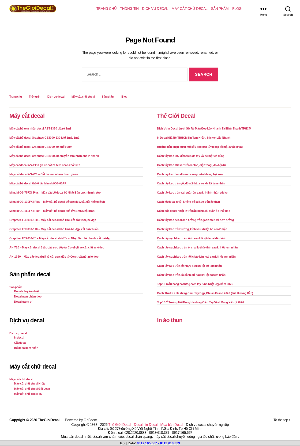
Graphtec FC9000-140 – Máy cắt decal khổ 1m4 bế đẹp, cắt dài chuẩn (53, 229)
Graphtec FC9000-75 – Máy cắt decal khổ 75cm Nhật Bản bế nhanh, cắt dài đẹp (60, 238)
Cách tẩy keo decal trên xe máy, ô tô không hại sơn (190, 174)
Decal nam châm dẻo (27, 296)
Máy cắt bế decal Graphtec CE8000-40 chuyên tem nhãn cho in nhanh (54, 156)
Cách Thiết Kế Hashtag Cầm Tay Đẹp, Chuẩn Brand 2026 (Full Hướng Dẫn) (205, 293)
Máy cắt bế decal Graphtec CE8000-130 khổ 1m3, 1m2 (44, 137)
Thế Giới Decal (176, 115)
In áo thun (169, 320)
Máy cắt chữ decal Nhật (29, 383)
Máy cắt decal (27, 115)
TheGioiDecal (49, 420)
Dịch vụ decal (155, 9)
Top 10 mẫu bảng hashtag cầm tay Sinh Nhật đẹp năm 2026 (195, 284)
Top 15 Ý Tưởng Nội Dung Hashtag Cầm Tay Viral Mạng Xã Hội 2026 (200, 302)
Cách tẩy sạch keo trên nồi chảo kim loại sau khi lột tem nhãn (196, 256)
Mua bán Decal (171, 425)
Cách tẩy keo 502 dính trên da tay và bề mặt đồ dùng (190, 156)
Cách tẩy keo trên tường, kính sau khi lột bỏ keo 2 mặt (191, 229)
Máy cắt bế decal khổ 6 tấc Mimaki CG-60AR (38, 183)
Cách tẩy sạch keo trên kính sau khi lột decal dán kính (191, 238)
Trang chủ (106, 9)
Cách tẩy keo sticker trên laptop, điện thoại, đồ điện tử (191, 165)
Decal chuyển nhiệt (26, 291)
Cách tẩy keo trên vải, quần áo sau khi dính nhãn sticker (193, 192)
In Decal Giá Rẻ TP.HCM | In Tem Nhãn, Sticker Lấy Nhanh (193, 137)
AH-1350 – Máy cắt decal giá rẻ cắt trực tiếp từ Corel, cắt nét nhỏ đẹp (53, 256)
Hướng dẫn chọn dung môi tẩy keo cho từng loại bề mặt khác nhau (200, 147)
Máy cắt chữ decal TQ (28, 394)
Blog (237, 9)
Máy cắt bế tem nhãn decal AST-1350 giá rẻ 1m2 (40, 128)
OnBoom (90, 420)
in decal (19, 337)
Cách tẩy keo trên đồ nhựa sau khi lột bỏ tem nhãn (189, 265)
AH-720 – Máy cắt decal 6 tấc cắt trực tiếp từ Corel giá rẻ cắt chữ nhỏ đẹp (56, 247)
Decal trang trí (23, 301)
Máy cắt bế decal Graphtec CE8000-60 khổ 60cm (40, 147)
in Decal (151, 425)
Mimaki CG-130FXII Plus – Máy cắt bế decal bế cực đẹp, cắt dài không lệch (57, 201)
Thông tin (129, 9)
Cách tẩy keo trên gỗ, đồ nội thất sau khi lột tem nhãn (191, 183)
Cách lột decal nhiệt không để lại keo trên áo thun (188, 201)
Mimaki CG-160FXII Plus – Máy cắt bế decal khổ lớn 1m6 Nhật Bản (51, 211)
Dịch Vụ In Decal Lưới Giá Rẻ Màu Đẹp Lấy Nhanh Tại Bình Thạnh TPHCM (204, 128)
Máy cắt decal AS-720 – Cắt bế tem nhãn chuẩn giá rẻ (43, 174)
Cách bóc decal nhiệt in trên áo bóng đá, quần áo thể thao (193, 211)
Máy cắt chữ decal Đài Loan (32, 388)
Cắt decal (20, 342)
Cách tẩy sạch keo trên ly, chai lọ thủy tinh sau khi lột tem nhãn (197, 247)
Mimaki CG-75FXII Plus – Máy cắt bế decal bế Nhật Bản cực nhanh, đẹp (55, 192)
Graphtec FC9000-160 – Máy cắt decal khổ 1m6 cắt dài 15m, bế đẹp (52, 220)
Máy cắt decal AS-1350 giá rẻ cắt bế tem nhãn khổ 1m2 (44, 165)
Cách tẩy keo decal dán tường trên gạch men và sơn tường (195, 220)
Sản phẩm (220, 9)
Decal (138, 425)
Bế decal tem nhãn (26, 348)
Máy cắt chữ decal (189, 9)
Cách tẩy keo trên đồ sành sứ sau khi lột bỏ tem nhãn (191, 275)
